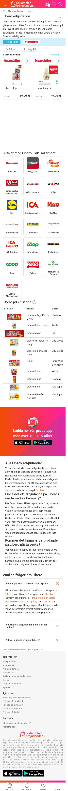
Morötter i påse (27, 601)
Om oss (6, 680)
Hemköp (49, 594)
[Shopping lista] (53, 4)
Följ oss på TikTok (12, 712)
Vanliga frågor (9, 661)
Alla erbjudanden (15, 11)
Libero (8, 594)
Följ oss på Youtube (12, 708)
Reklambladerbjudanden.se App (18, 676)
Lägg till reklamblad (12, 683)
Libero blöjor (41, 597)
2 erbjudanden (11, 54)
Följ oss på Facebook (13, 701)
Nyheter (6, 687)
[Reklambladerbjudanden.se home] (23, 4)
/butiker (40, 490)
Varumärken (8, 672)
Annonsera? (8, 665)
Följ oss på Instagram (13, 705)
